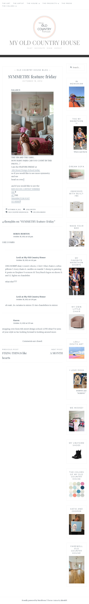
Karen (16, 320)
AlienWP (64, 600)
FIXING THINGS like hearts (14, 354)
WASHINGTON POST (20, 198)
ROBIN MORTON (21, 234)
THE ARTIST (18, 3)
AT (12, 195)
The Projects (50, 3)
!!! (23, 179)
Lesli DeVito (31, 209)
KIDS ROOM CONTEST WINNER (25, 189)
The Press (67, 3)
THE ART (6, 3)
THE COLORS (8, 6)
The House (32, 3)
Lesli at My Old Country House (31, 257)
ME (13, 192)
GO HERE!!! (16, 201)
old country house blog (32, 70)
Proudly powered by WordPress (34, 600)
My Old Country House (44, 42)
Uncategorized (39, 212)
